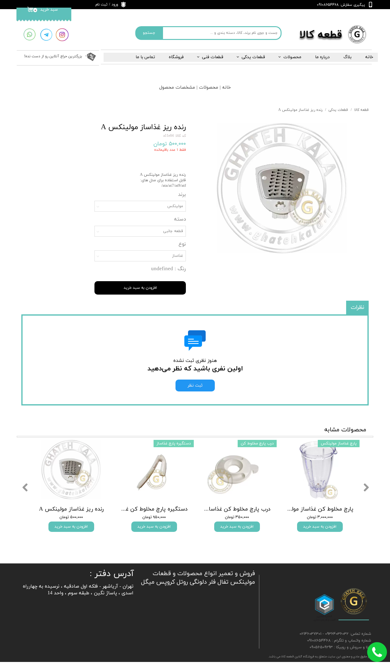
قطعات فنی (212, 57)
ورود (115, 4)
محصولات (292, 57)
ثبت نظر (195, 385)
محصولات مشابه (345, 430)
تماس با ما (145, 57)
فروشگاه (176, 57)
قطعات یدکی (253, 57)
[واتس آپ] (29, 35)
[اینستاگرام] (62, 35)
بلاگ (347, 57)
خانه (369, 57)
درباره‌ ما (322, 57)
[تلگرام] (46, 35)
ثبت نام (101, 4)
